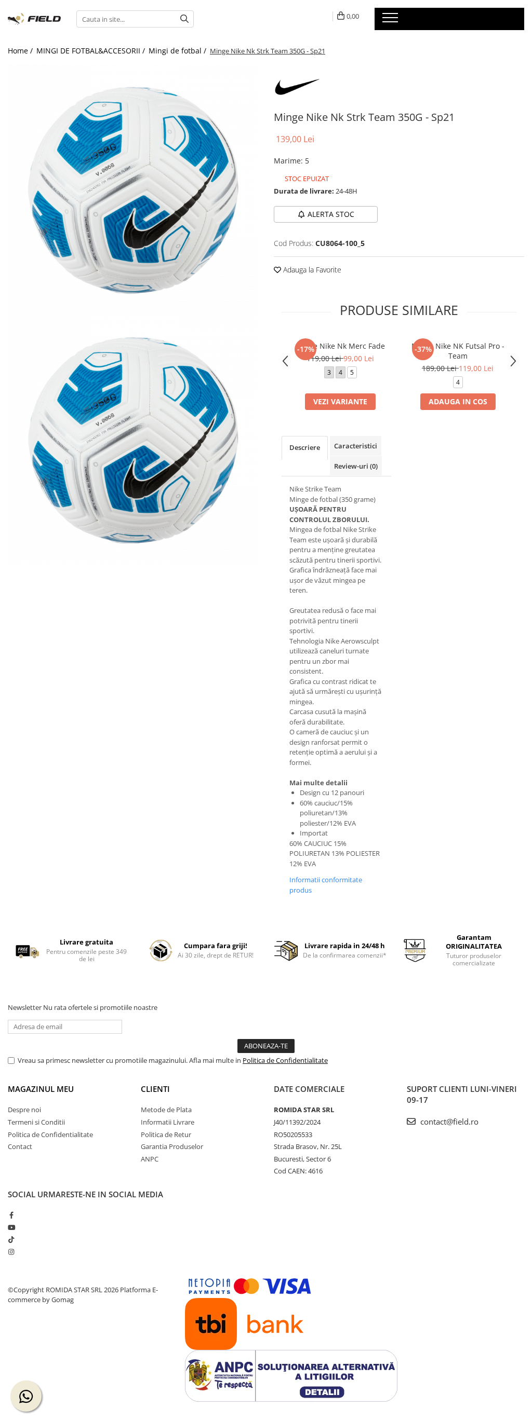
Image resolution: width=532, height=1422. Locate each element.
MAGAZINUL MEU (41, 1089)
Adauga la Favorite (311, 270)
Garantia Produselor (172, 1146)
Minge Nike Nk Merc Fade (340, 346)
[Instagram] (11, 1251)
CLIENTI (155, 1089)
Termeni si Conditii (36, 1122)
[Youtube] (11, 1227)
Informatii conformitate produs (325, 885)
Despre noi (24, 1109)
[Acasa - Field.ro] (34, 19)
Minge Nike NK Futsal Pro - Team (457, 351)
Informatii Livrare (167, 1122)
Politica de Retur (166, 1134)
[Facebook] (11, 1215)
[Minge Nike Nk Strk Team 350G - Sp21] (133, 189)
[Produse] (391, 21)
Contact (20, 1146)
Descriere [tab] (304, 447)
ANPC (149, 1159)
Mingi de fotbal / (178, 51)
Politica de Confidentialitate (285, 1060)
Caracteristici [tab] (355, 445)
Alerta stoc (331, 214)
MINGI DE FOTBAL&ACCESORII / (91, 51)
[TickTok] (11, 1239)
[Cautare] (184, 19)
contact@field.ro (448, 1121)
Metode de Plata (166, 1109)
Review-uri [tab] (356, 466)
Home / (21, 51)
